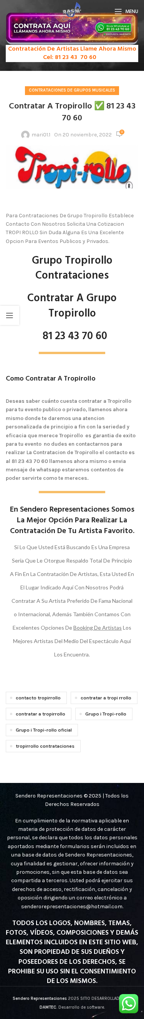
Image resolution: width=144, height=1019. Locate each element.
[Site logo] (72, 11)
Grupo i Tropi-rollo (105, 714)
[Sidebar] (9, 315)
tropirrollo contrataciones (45, 746)
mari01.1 (40, 134)
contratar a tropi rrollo (106, 698)
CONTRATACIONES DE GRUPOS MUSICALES (72, 90)
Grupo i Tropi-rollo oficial (44, 730)
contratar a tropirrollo (40, 714)
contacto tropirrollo (38, 698)
